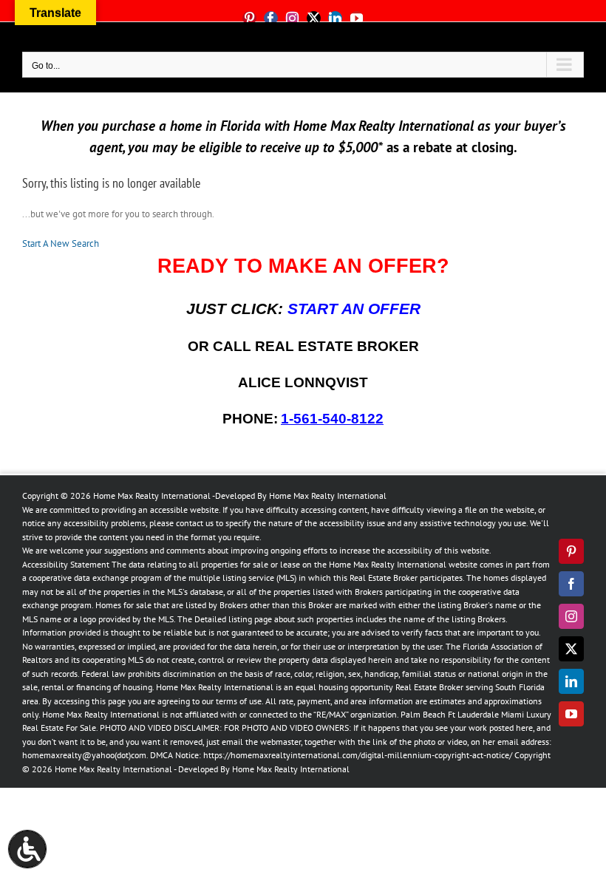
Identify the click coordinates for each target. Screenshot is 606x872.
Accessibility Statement (65, 564)
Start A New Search (60, 243)
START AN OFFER (354, 309)
